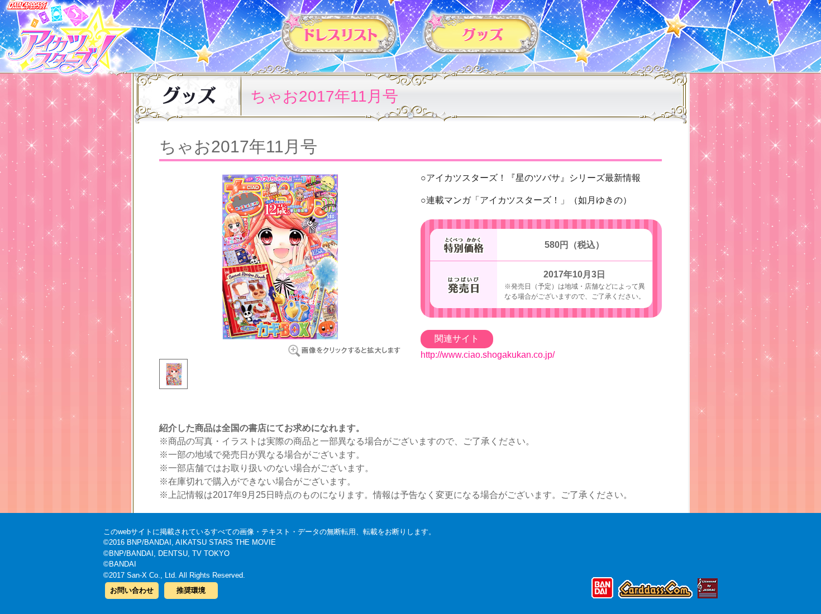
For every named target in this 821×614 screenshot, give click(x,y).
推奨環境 (191, 590)
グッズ (482, 33)
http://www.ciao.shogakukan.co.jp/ (488, 354)
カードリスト (339, 33)
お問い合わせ (132, 590)
